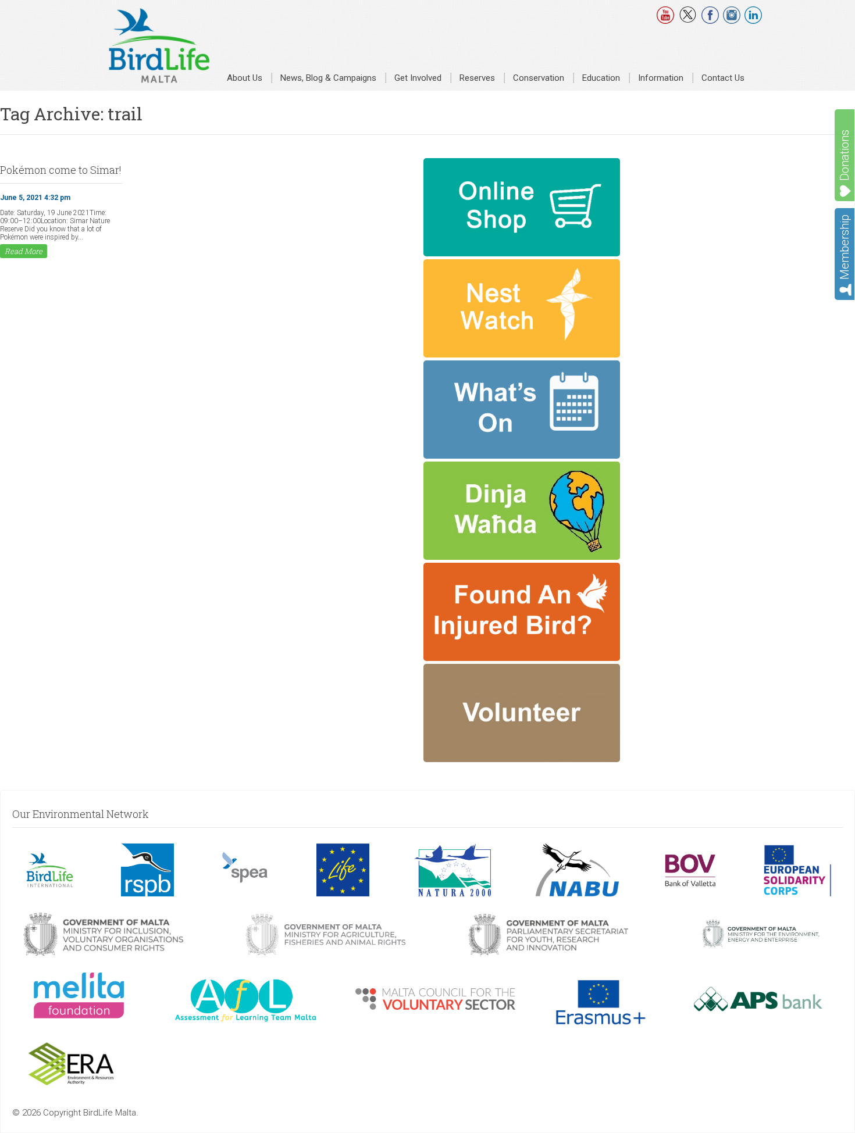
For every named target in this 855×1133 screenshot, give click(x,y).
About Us (244, 78)
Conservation (538, 78)
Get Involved (417, 78)
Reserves (477, 78)
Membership (845, 247)
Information (660, 78)
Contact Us (722, 78)
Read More (23, 251)
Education (601, 78)
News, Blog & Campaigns (328, 78)
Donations (845, 155)
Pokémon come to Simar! (61, 170)
